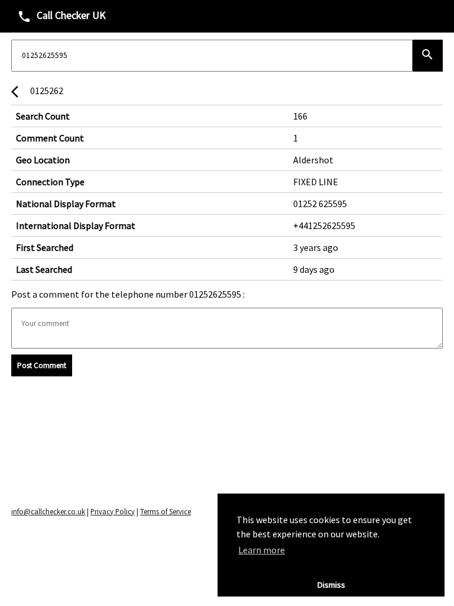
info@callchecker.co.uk (48, 511)
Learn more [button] (261, 550)
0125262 (37, 92)
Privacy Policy (112, 511)
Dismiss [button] (331, 584)
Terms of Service (165, 511)
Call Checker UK (61, 16)
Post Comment (41, 365)
